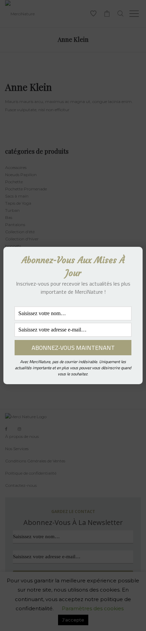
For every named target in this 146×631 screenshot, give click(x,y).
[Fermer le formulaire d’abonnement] (133, 257)
